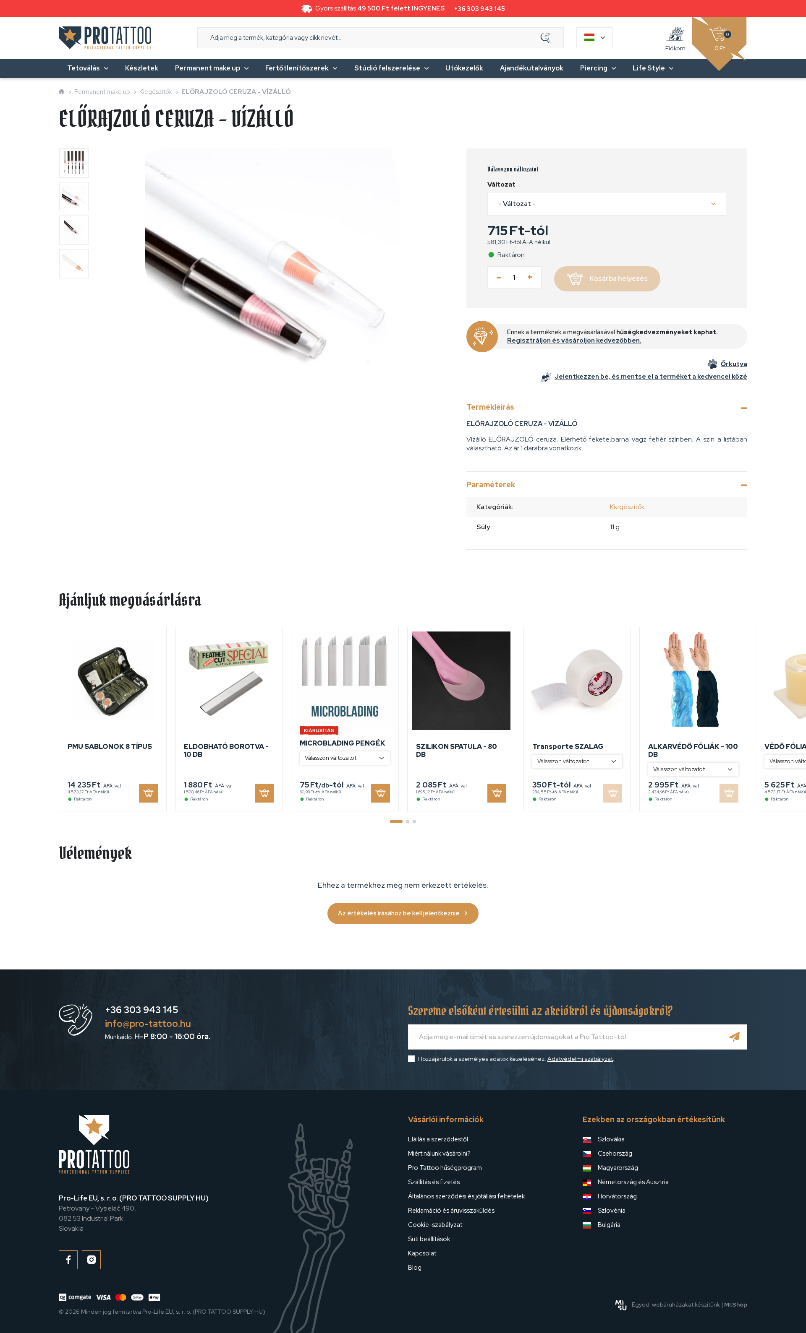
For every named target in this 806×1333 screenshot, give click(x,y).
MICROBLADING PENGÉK (342, 743)
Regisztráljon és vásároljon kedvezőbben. (574, 340)
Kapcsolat (422, 1253)
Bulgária (609, 1225)
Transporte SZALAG (568, 746)
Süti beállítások (429, 1239)
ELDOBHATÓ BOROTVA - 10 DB (226, 750)
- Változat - (517, 203)
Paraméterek (490, 484)
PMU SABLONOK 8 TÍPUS (110, 746)
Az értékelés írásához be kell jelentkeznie (399, 913)
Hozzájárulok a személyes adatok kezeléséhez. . (516, 1059)
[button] (606, 204)
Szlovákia (611, 1139)
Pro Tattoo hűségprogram (445, 1168)
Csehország (615, 1153)
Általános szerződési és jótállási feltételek (466, 1196)
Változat (501, 185)
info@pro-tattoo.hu (148, 1024)
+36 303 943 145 (479, 9)
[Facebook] (68, 1259)
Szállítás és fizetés (434, 1182)
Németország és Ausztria (633, 1182)
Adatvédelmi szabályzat (580, 1059)
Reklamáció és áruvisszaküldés (451, 1210)
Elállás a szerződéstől (438, 1139)
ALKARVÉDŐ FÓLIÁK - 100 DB (693, 750)
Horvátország (617, 1196)
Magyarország (618, 1168)
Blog (414, 1267)
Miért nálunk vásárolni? (439, 1153)
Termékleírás (490, 407)
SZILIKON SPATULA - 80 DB (456, 750)
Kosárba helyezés (619, 278)
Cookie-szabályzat (435, 1225)
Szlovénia (611, 1210)
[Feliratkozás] (734, 1037)
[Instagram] (91, 1259)
